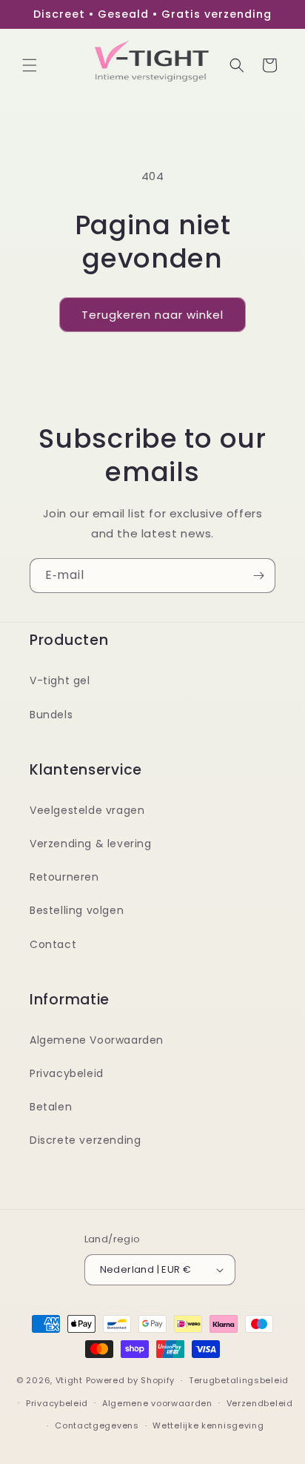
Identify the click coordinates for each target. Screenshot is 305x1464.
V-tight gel (60, 680)
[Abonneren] (258, 575)
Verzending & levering (91, 843)
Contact (53, 944)
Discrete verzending (85, 1140)
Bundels (51, 714)
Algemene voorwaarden (157, 1403)
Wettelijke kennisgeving (208, 1425)
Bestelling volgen (77, 910)
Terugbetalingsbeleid (239, 1380)
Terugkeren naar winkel (152, 314)
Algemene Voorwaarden (97, 1040)
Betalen (51, 1106)
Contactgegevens (97, 1425)
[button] (29, 65)
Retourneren (64, 877)
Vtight (69, 1380)
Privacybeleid (67, 1073)
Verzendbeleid (260, 1403)
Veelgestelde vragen (87, 810)
